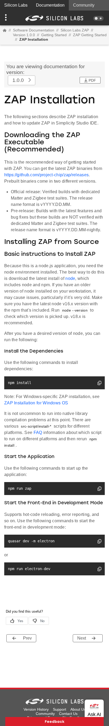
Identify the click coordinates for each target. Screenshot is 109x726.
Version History (36, 709)
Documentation (50, 5)
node (70, 278)
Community (83, 5)
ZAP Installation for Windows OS (36, 403)
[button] (8, 18)
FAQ (38, 432)
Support (59, 709)
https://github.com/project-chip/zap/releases (46, 175)
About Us (78, 709)
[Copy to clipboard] (99, 383)
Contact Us (68, 713)
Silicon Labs (16, 5)
